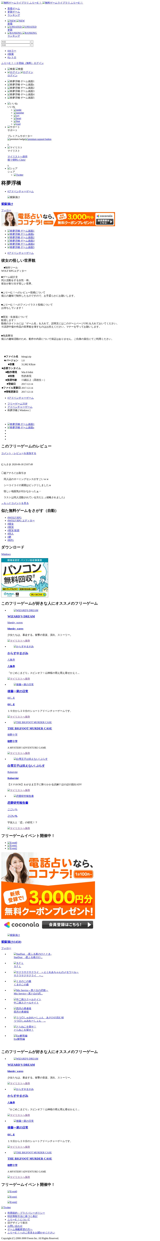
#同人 (11, 533)
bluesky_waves (15, 622)
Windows (6, 554)
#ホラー (12, 50)
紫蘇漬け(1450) (11, 941)
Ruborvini (13, 772)
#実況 (11, 527)
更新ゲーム (14, 11)
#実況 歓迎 (13, 530)
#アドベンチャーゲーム (21, 191)
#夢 (9, 537)
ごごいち (13, 809)
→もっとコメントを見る (15, 503)
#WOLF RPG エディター (21, 520)
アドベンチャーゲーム (20, 407)
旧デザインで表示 (18, 1222)
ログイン (39, 63)
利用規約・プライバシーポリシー (26, 1213)
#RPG (11, 540)
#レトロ (12, 57)
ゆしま (11, 697)
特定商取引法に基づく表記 (23, 1216)
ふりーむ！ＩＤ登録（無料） (17, 63)
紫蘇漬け (7, 204)
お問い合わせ (15, 1226)
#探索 (11, 54)
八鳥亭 (11, 659)
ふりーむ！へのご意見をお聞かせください (31, 1232)
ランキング (14, 15)
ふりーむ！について (19, 1219)
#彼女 (11, 523)
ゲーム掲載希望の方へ (20, 1229)
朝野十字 (13, 734)
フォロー (6, 210)
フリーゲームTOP (17, 403)
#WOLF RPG (15, 517)
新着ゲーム (14, 8)
